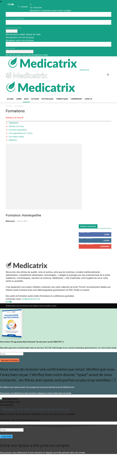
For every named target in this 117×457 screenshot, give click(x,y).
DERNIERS (13, 123)
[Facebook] (8, 4)
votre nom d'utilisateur (15, 18)
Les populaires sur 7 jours (20, 133)
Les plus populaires (18, 129)
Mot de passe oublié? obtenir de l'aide (23, 34)
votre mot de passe (14, 28)
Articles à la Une (16, 126)
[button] (107, 74)
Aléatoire (13, 140)
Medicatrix (10, 221)
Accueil (10, 99)
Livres (19, 99)
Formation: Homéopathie (23, 215)
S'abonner (104, 246)
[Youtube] (13, 4)
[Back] (31, 4)
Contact (24, 6)
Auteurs (35, 99)
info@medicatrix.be (31, 299)
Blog (26, 99)
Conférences (76, 99)
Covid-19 (88, 99)
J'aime (106, 234)
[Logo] (27, 79)
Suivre (106, 240)
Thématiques (62, 99)
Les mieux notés (16, 136)
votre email (10, 48)
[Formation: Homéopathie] (58, 176)
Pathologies (47, 99)
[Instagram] (10, 4)
